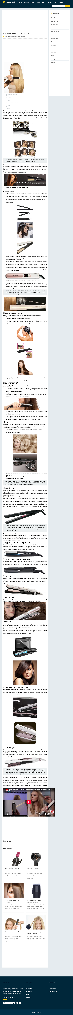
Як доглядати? (9, 97)
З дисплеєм (9, 106)
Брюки (43, 2)
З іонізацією (9, 105)
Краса (6, 36)
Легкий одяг (54, 17)
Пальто (55, 2)
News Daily (11, 2)
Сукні (20, 2)
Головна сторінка (53, 988)
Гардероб (53, 52)
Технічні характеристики (12, 94)
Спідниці (26, 2)
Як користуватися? (10, 95)
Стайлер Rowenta (32, 868)
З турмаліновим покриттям (12, 102)
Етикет (53, 62)
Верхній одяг (54, 38)
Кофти (38, 2)
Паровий (8, 108)
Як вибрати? (9, 100)
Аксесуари (53, 45)
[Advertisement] (25, 22)
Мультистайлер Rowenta (12, 868)
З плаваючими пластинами (12, 103)
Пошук (67, 6)
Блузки (32, 2)
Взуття (53, 41)
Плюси (7, 99)
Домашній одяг (55, 21)
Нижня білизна (55, 31)
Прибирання (54, 59)
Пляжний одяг (54, 24)
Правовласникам (53, 991)
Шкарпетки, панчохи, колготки (59, 35)
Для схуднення (55, 48)
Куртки (61, 2)
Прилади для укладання (14, 36)
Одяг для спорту (55, 28)
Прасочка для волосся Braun (13, 932)
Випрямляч (23, 36)
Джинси (49, 2)
